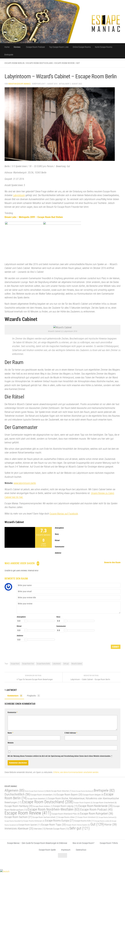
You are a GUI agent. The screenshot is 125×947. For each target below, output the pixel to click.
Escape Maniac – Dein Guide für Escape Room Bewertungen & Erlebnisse (37, 843)
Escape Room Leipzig (65, 806)
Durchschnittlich (17, 794)
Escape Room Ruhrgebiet (96, 813)
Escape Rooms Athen (67, 817)
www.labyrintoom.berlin (25, 483)
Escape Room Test (28, 664)
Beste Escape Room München (59, 791)
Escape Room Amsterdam (43, 794)
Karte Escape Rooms (103, 47)
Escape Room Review (64, 63)
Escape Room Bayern (69, 794)
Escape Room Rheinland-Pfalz (66, 814)
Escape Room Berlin (14, 63)
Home (6, 47)
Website (11, 743)
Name (10, 733)
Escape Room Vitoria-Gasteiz (78, 825)
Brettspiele (8, 54)
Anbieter (20, 636)
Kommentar (13, 712)
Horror (110, 824)
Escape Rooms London (103, 821)
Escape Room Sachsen (18, 816)
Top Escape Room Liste (58, 47)
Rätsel (19, 626)
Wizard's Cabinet (76, 664)
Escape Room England (83, 803)
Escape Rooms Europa (59, 820)
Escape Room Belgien (93, 794)
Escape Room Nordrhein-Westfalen (54, 809)
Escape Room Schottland (88, 817)
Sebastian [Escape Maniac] (19, 84)
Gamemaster (61, 626)
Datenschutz (81, 850)
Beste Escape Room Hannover (35, 791)
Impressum (65, 850)
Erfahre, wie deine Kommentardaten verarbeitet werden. (76, 772)
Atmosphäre (21, 617)
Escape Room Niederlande (95, 806)
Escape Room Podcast (35, 47)
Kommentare (14, 695)
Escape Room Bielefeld (37, 798)
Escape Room (15, 664)
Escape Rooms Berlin (43, 664)
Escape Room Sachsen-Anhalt (45, 817)
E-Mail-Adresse (71, 733)
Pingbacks (33, 695)
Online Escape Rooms (82, 47)
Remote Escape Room (57, 828)
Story (58, 617)
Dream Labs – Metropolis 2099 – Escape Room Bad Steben (34, 217)
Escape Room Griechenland (105, 802)
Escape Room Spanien (29, 825)
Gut (78, 63)
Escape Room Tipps (53, 824)
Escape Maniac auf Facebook (64, 513)
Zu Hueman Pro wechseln (38, 863)
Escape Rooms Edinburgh (34, 821)
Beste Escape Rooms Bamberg (82, 791)
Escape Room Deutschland (39, 63)
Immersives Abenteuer (19, 828)
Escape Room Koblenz (43, 806)
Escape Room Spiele (47, 850)
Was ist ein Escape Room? (83, 843)
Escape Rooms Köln (84, 821)
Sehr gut (66, 664)
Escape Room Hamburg (19, 806)
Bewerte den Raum (112, 562)
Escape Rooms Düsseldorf (14, 821)
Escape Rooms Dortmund (107, 817)
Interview (40, 828)
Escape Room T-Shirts (109, 843)
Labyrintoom (19, 195)
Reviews (17, 47)
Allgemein (15, 790)
